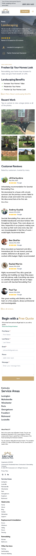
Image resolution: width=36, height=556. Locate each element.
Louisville (5, 420)
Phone (4, 354)
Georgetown (7, 410)
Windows (4, 525)
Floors (3, 530)
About (3, 507)
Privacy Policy (4, 471)
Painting (3, 549)
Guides (3, 512)
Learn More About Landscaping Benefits (16, 94)
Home (3, 505)
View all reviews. (7, 309)
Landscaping (5, 551)
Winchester (6, 403)
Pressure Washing (6, 553)
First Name (6, 331)
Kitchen (3, 539)
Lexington (5, 396)
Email (4, 347)
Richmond (5, 416)
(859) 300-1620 (28, 4)
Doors (3, 523)
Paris (3, 406)
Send (18, 378)
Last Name (6, 339)
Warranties (4, 514)
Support (3, 516)
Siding (3, 527)
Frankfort (5, 413)
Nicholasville (6, 400)
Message (5, 362)
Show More (4, 202)
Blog (2, 509)
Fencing (3, 532)
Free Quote (25, 11)
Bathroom (4, 542)
